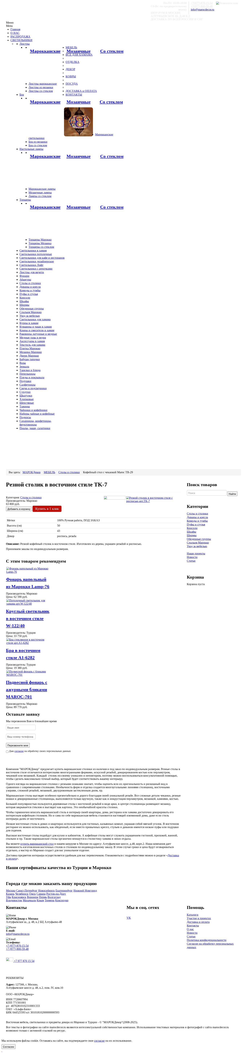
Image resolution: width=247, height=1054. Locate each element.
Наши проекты (196, 553)
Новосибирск (46, 890)
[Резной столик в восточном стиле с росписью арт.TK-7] (153, 499)
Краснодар (61, 900)
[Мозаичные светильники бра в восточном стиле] (78, 121)
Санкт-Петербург (26, 890)
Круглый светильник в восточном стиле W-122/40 (27, 618)
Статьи (191, 560)
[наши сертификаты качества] (93, 874)
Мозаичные (79, 51)
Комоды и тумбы (197, 520)
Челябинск (21, 893)
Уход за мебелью (197, 546)
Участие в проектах (199, 918)
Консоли (192, 528)
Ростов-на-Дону (56, 893)
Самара (41, 893)
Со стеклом (112, 51)
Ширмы (192, 535)
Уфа (8, 897)
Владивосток (14, 900)
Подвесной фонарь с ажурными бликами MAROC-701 (26, 689)
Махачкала (29, 900)
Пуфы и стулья (196, 524)
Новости (192, 557)
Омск (32, 893)
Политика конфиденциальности (206, 940)
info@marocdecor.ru (202, 9)
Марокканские (45, 51)
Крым (40, 900)
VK (129, 917)
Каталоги (192, 914)
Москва (10, 890)
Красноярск (19, 897)
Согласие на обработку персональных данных (210, 945)
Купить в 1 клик (47, 509)
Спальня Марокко (198, 542)
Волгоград (54, 897)
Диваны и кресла (197, 517)
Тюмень (49, 900)
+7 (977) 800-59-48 (17, 948)
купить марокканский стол (37, 843)
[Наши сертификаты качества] (91, 874)
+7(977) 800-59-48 (202, 6)
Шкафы (191, 531)
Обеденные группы (199, 539)
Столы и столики (197, 513)
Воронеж (32, 897)
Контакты (193, 925)
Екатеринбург (64, 890)
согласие (19, 751)
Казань (10, 893)
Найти (232, 494)
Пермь (43, 897)
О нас (190, 929)
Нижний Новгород (85, 890)
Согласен (8, 1046)
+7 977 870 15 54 (23, 960)
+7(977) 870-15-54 (202, 3)
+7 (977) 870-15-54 (17, 945)
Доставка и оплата (198, 921)
